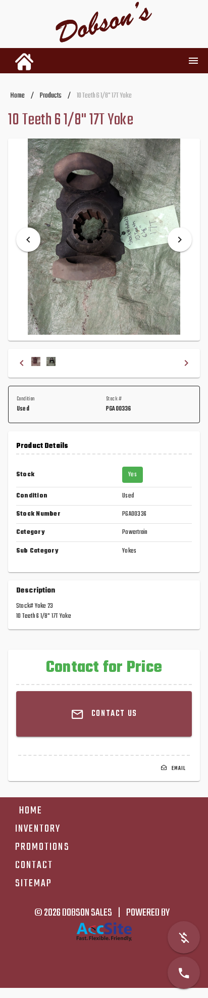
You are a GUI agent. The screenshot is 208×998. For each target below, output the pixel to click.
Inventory (38, 829)
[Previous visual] (28, 240)
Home (17, 96)
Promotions (42, 847)
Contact (34, 865)
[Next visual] (180, 240)
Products (51, 96)
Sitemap (33, 883)
